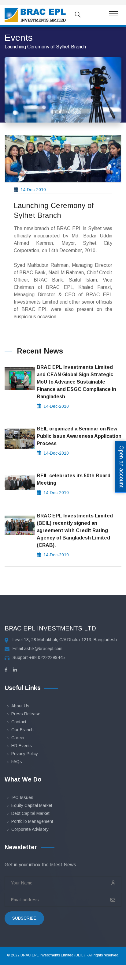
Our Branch (22, 729)
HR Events (21, 745)
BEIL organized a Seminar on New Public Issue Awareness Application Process (79, 436)
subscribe (24, 918)
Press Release (25, 713)
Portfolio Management (32, 821)
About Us (20, 705)
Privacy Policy (24, 753)
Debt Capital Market (30, 813)
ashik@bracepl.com (43, 648)
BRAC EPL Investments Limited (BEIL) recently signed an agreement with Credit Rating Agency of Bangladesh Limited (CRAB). (75, 530)
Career (18, 737)
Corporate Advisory (30, 829)
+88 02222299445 (47, 657)
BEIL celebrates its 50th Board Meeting (73, 479)
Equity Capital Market (31, 805)
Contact (18, 721)
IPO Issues (22, 797)
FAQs (16, 761)
